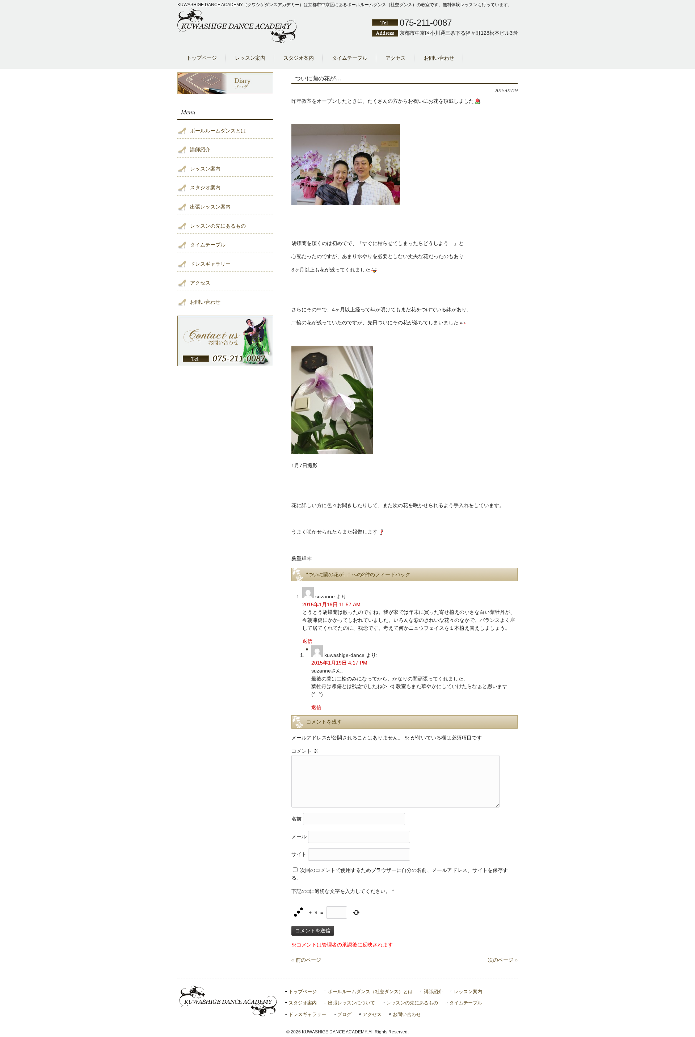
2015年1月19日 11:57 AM (331, 604)
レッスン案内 (205, 169)
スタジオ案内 (205, 187)
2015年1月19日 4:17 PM (339, 663)
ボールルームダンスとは (218, 131)
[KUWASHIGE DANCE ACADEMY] (237, 42)
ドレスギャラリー (210, 264)
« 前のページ (306, 960)
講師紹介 (200, 149)
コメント (304, 751)
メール (299, 836)
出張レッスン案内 (210, 207)
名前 (296, 818)
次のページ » (503, 960)
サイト (299, 854)
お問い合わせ (205, 302)
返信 (307, 641)
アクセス (200, 283)
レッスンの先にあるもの (218, 226)
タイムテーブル (208, 245)
